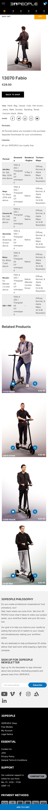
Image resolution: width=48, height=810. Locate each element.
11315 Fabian (8, 391)
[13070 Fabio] (12, 118)
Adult (9, 105)
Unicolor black (9, 113)
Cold (28, 105)
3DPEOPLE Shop (9, 723)
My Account (6, 730)
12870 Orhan (8, 455)
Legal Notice (7, 734)
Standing (28, 109)
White (20, 113)
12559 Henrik (8, 519)
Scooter (19, 109)
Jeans (5, 109)
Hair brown (37, 105)
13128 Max (7, 583)
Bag (15, 105)
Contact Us (6, 749)
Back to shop (13, 95)
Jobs (3, 753)
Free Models (7, 727)
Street (36, 109)
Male (11, 109)
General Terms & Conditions (14, 760)
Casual (22, 105)
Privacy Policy (7, 756)
